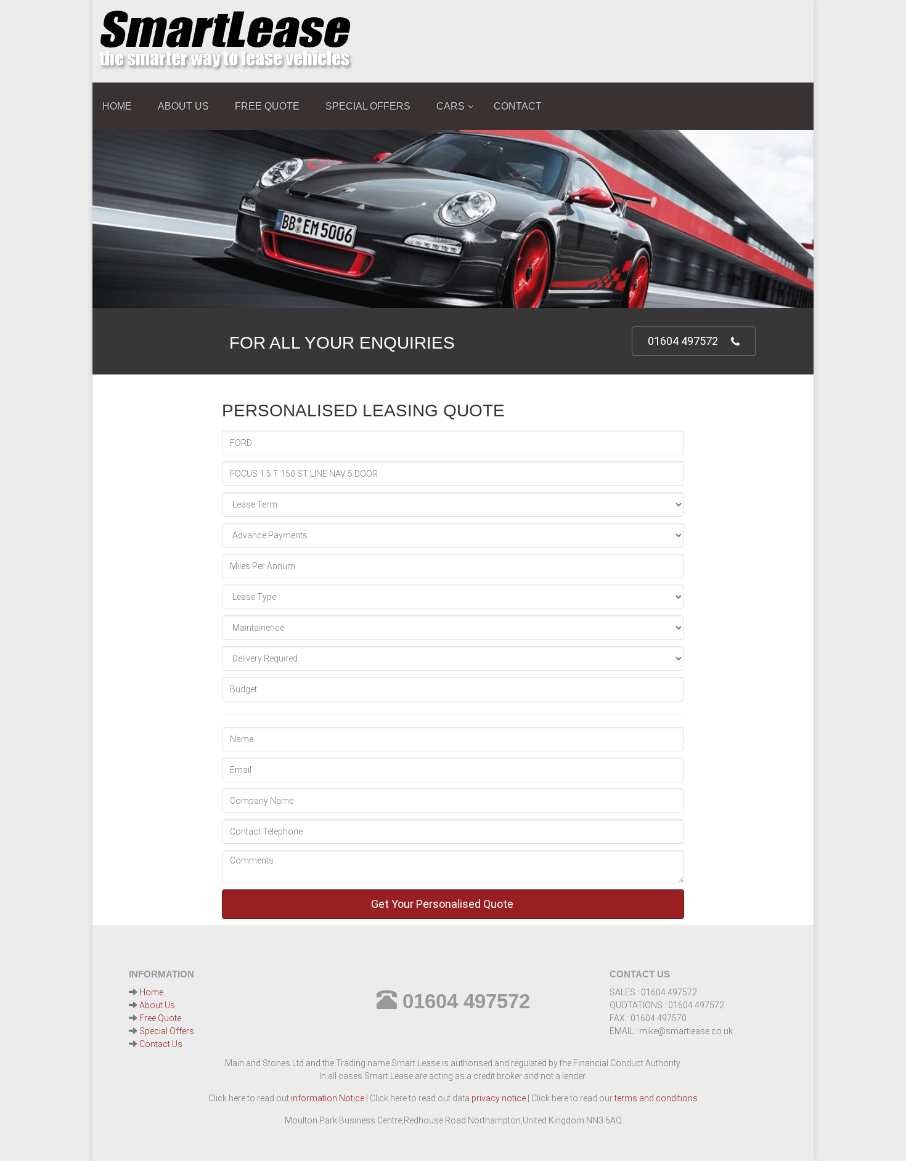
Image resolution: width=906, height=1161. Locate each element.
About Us (157, 1005)
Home (151, 992)
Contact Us (160, 1044)
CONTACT (518, 106)
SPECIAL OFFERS (367, 106)
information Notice (327, 1098)
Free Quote (160, 1018)
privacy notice (498, 1098)
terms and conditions (656, 1098)
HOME (117, 106)
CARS (450, 106)
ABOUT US (183, 106)
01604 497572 (683, 340)
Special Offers (166, 1031)
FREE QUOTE (267, 106)
